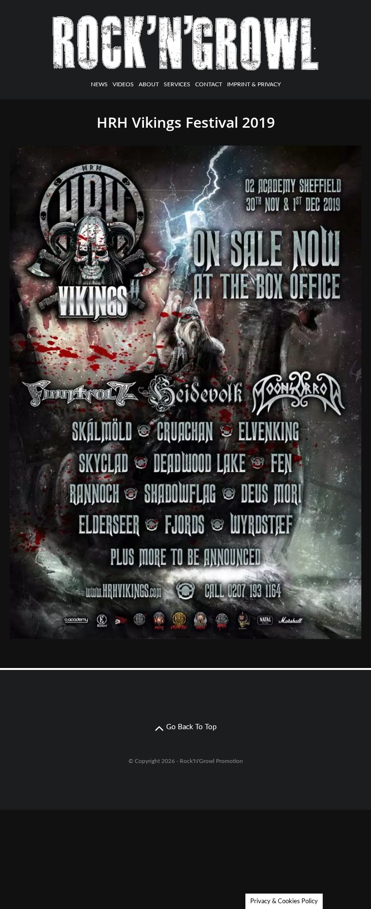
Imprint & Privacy (254, 84)
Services (177, 84)
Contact (208, 84)
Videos (123, 84)
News (99, 84)
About (149, 84)
